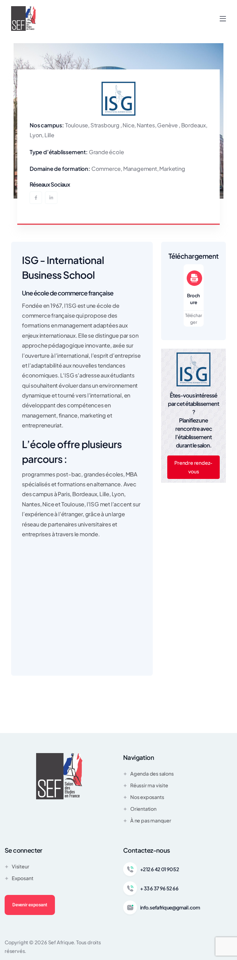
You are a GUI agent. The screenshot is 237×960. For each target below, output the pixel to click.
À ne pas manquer (150, 820)
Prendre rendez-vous (193, 467)
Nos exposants (147, 797)
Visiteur (20, 866)
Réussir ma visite (149, 785)
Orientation (143, 808)
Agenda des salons (152, 773)
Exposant (22, 878)
